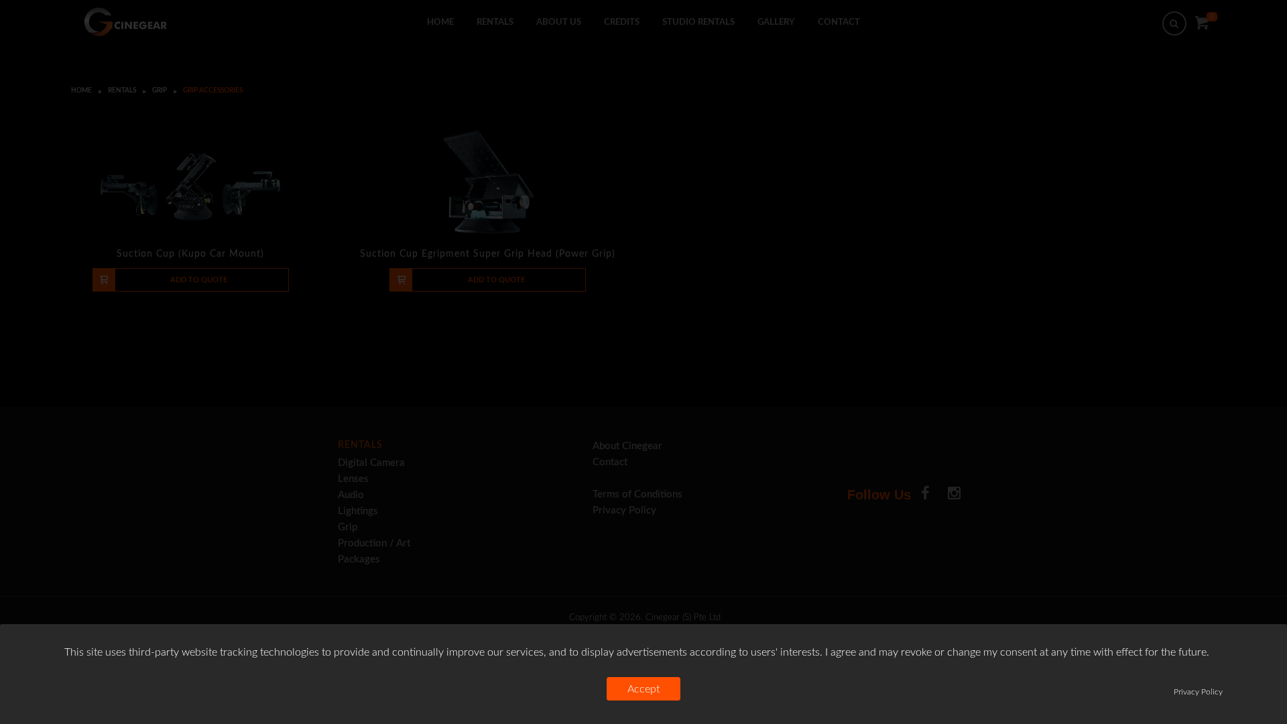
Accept (643, 689)
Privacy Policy (1198, 692)
